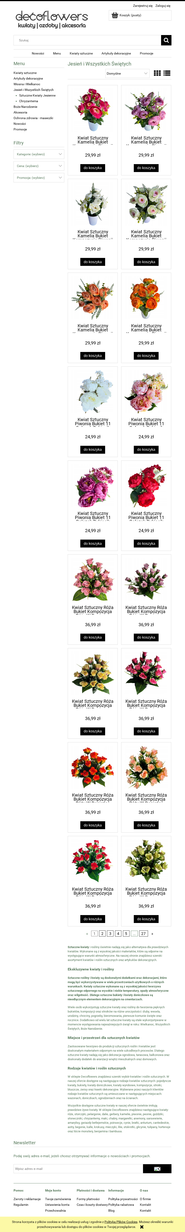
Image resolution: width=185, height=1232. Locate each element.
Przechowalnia (55, 1210)
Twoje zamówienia (58, 1199)
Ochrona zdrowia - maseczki (33, 118)
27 (143, 933)
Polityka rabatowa (121, 1204)
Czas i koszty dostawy (92, 1204)
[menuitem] (38, 53)
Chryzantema (28, 101)
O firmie (145, 1199)
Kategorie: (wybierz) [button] (31, 154)
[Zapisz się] (157, 1168)
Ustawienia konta (57, 1204)
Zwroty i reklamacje (27, 1199)
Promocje (20, 129)
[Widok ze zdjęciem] (157, 73)
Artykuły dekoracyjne (28, 78)
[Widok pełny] (167, 73)
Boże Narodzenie (25, 107)
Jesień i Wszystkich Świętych (34, 90)
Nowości (20, 123)
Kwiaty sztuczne (25, 73)
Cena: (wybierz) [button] (28, 166)
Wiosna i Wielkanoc (27, 84)
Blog (111, 1210)
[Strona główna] (52, 19)
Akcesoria (20, 112)
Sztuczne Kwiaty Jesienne (37, 95)
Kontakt (145, 1204)
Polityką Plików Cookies (120, 1222)
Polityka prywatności (123, 1199)
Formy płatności (88, 1199)
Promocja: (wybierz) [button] (31, 177)
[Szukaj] (166, 40)
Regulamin (21, 1204)
